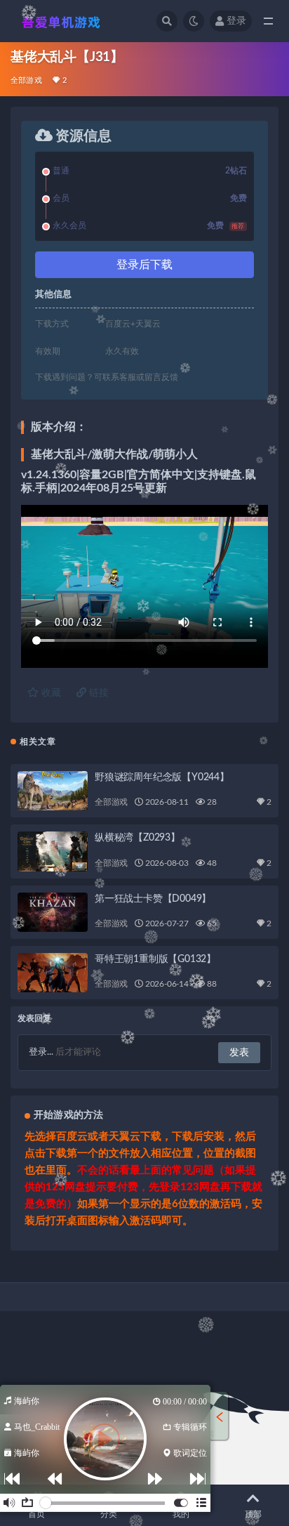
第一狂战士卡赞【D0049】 (153, 899)
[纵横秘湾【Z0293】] (53, 851)
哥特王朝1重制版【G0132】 (155, 959)
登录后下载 (144, 264)
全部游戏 (26, 80)
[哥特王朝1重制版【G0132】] (53, 972)
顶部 (253, 1514)
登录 (236, 21)
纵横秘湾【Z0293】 (137, 838)
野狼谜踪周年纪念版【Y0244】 (162, 777)
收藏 (50, 693)
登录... (41, 1052)
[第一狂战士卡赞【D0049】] (53, 912)
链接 (97, 693)
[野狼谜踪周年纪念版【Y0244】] (53, 790)
